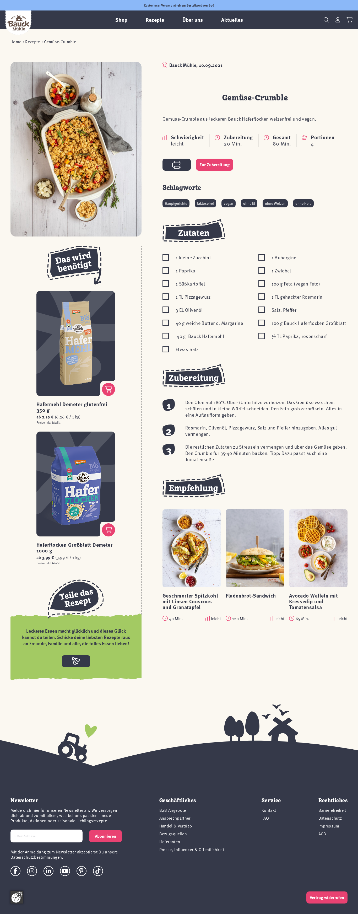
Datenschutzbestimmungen (36, 857)
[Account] (337, 20)
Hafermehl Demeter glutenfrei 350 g (71, 406)
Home (15, 41)
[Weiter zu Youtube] (65, 871)
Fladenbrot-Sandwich (251, 595)
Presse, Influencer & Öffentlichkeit (191, 849)
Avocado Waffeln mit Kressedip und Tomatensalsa (313, 601)
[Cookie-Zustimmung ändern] (16, 897)
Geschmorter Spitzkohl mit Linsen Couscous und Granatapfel (190, 601)
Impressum (328, 826)
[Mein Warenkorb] (350, 20)
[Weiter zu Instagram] (32, 871)
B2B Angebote (172, 810)
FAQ (265, 818)
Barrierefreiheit (332, 810)
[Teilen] (76, 661)
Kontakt (269, 810)
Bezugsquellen (173, 833)
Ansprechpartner (175, 818)
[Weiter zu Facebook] (15, 871)
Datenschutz (330, 818)
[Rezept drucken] (176, 165)
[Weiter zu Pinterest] (81, 871)
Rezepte (32, 41)
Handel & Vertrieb (175, 826)
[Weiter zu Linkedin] (48, 871)
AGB (322, 833)
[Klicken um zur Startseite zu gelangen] (18, 22)
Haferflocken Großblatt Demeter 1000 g (74, 547)
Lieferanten (169, 841)
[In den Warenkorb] (108, 389)
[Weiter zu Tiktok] (98, 871)
